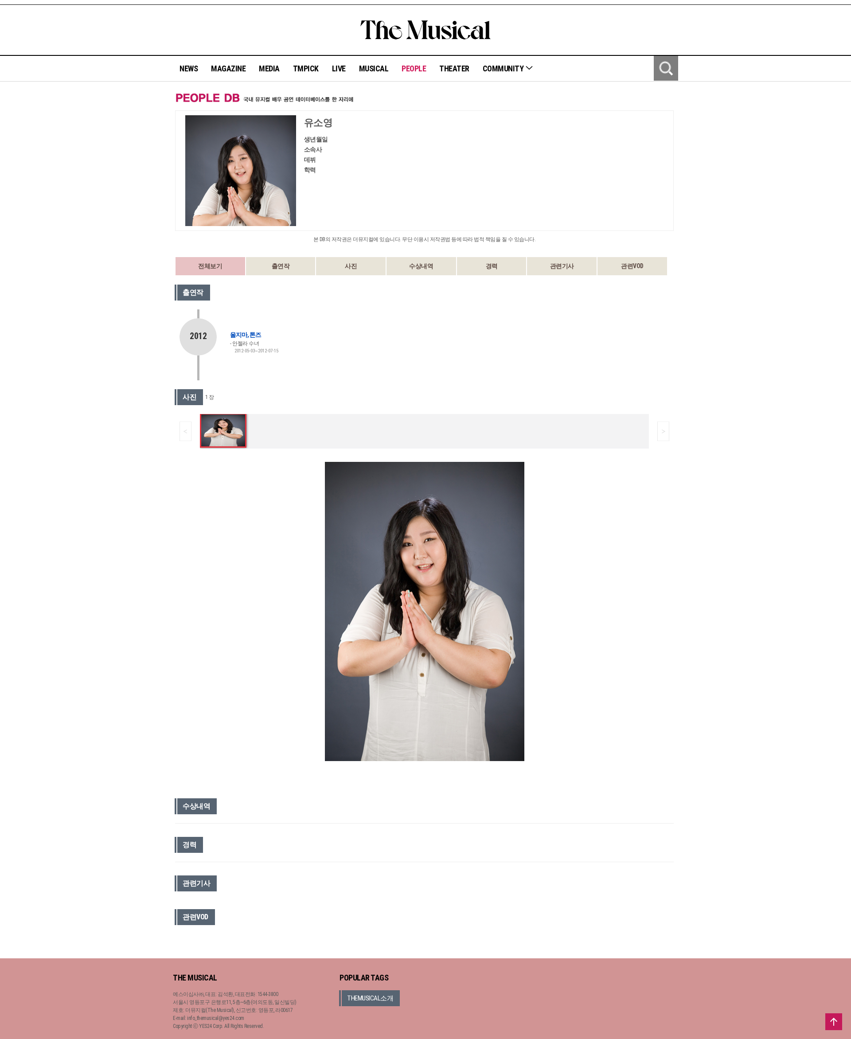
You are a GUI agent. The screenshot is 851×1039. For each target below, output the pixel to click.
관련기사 (562, 266)
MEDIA (269, 68)
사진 (351, 266)
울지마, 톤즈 (245, 334)
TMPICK (306, 68)
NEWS (189, 68)
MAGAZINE (228, 68)
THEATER (454, 68)
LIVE (339, 68)
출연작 (281, 266)
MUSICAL (374, 68)
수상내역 (421, 266)
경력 (492, 266)
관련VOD (632, 266)
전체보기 (210, 266)
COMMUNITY (504, 68)
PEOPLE (414, 68)
